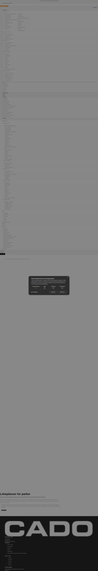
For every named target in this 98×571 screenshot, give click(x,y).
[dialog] (49, 285)
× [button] (67, 277)
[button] (34, 292)
